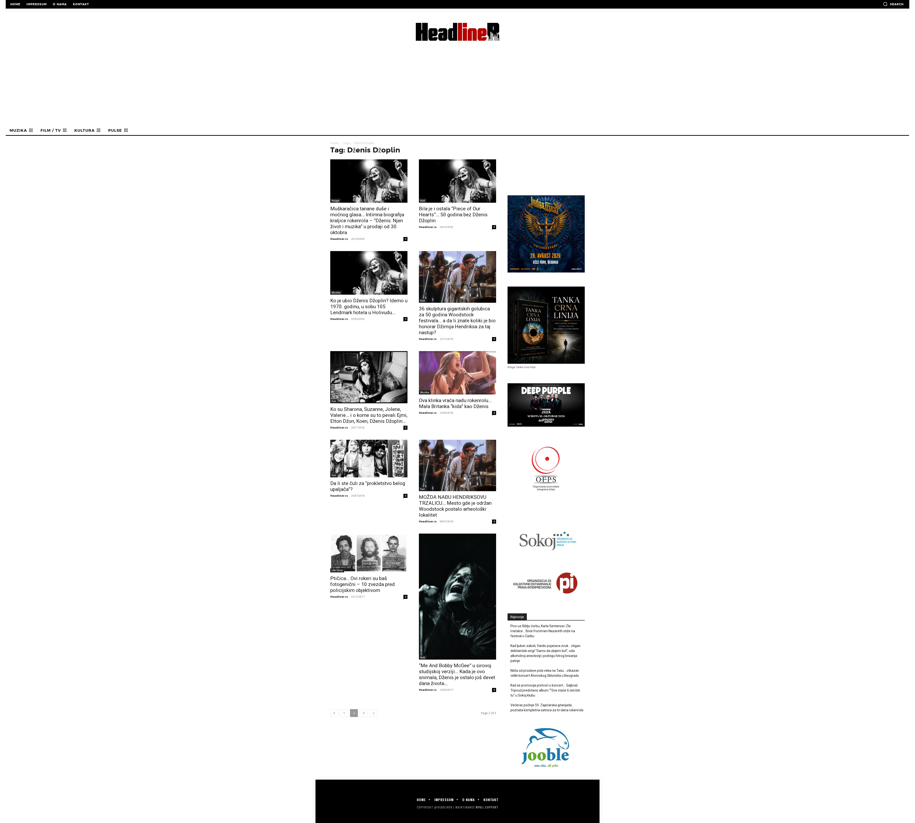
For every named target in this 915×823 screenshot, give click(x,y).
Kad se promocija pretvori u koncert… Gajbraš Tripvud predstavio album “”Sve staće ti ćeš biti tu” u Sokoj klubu (545, 690)
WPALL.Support (487, 807)
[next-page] (374, 713)
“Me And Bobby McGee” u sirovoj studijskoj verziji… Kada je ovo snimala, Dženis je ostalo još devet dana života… (457, 674)
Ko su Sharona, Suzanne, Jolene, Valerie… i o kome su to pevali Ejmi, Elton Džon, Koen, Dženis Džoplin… (368, 415)
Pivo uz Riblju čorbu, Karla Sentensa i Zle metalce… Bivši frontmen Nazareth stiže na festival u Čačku (542, 631)
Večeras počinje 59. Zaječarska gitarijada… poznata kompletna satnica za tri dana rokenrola (546, 707)
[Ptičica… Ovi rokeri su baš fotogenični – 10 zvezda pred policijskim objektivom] (368, 553)
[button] (893, 4)
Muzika (336, 292)
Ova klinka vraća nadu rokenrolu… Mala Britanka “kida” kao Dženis (455, 403)
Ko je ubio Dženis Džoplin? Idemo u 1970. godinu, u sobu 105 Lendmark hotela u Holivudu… (368, 306)
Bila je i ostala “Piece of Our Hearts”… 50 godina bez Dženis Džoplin (453, 214)
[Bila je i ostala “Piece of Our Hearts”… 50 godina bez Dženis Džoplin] (457, 181)
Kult (422, 200)
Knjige (335, 200)
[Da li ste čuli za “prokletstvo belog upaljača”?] (368, 459)
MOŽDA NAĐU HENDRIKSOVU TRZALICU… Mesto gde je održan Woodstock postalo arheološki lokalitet (455, 506)
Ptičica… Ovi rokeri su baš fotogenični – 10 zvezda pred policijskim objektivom (362, 584)
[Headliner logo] (457, 32)
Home (334, 143)
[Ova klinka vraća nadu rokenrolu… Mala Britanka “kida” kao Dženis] (457, 372)
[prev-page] (334, 713)
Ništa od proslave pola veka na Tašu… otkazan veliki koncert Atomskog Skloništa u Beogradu (544, 673)
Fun (334, 401)
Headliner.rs (339, 239)
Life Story (337, 570)
